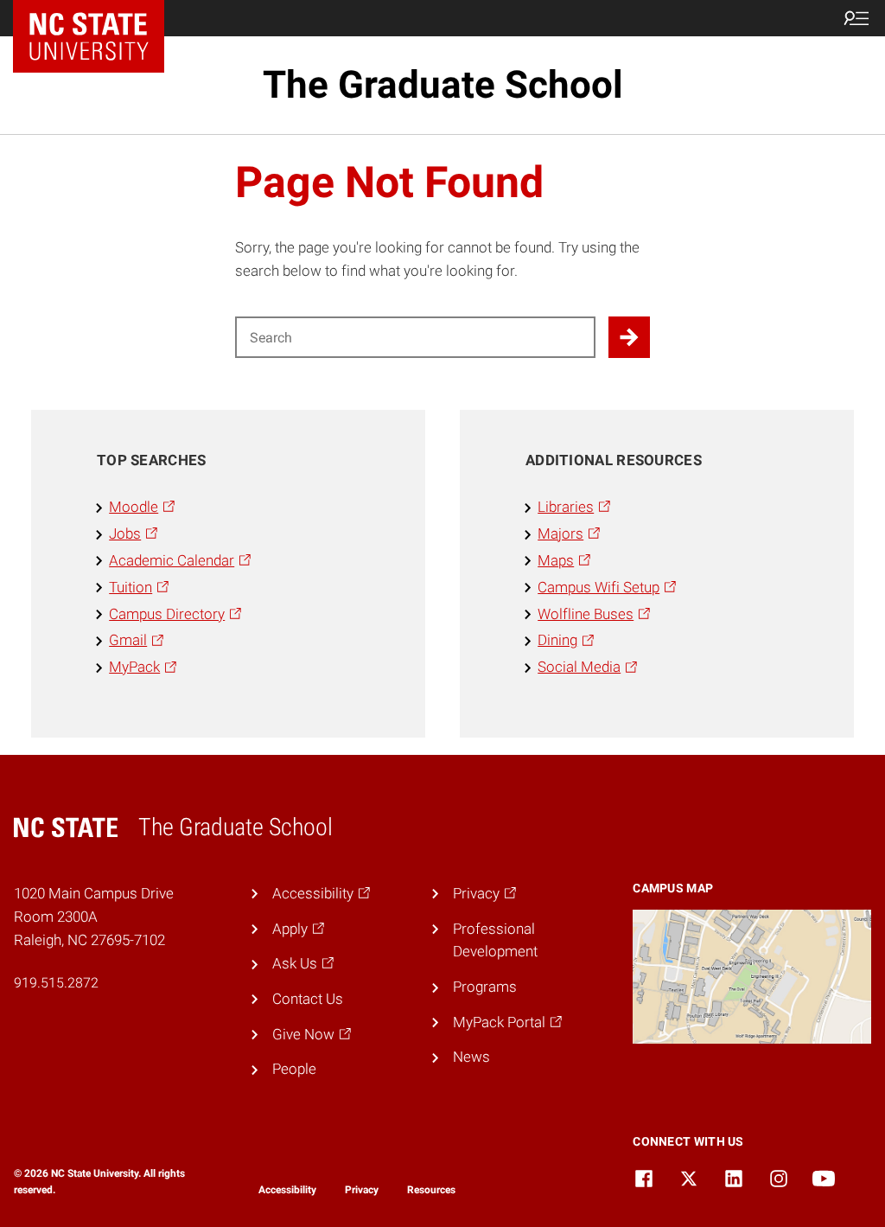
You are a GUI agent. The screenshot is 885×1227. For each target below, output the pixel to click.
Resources (431, 1190)
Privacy (362, 1190)
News (471, 1056)
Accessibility (287, 1190)
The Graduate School (443, 84)
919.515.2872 (56, 983)
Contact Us (307, 998)
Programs (485, 986)
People (294, 1068)
